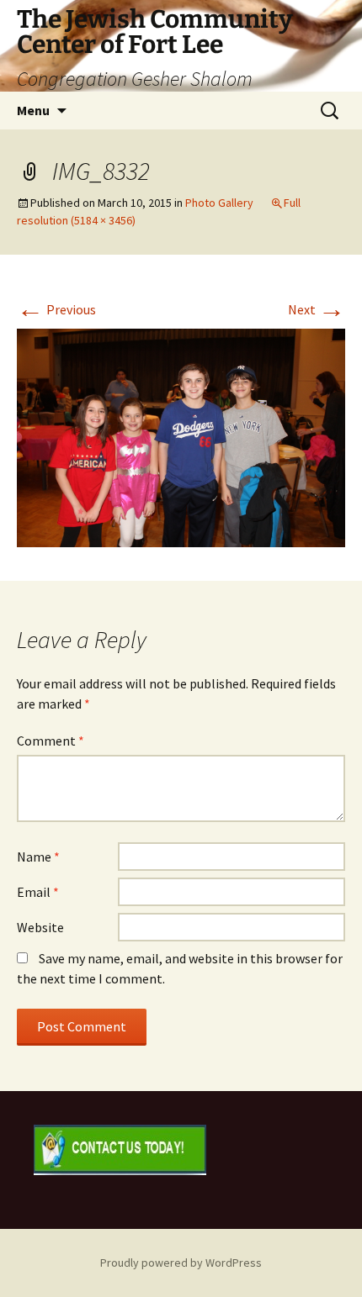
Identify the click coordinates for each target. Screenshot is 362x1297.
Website (40, 927)
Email (38, 891)
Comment (50, 740)
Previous (56, 309)
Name (38, 856)
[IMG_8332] (181, 436)
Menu (33, 110)
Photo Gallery (219, 202)
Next (316, 309)
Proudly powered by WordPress (181, 1262)
